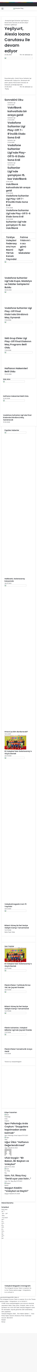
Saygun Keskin (9, 1193)
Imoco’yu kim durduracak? (16, 731)
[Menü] (2, 9)
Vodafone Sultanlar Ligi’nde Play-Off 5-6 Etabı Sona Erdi (16, 152)
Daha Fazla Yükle (10, 932)
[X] (0, 1330)
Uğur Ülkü (8, 1148)
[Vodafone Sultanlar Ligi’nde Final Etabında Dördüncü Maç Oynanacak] (14, 401)
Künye (3, 1322)
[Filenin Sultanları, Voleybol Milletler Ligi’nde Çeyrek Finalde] (15, 1013)
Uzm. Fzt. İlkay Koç (10, 1181)
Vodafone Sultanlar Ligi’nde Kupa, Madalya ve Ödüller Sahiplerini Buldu (18, 282)
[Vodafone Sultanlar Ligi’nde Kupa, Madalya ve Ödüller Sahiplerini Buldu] (18, 262)
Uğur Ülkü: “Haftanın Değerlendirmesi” (17, 1144)
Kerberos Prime (19, 1315)
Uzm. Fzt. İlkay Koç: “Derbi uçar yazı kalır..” (18, 1177)
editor (6, 1166)
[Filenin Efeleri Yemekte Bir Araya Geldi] (15, 1035)
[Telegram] (7, 91)
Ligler (12, 20)
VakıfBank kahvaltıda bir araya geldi (17, 111)
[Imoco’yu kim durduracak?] (15, 586)
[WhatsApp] (1, 1330)
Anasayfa (8, 20)
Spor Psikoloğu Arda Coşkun (13, 1135)
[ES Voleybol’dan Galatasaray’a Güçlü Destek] (15, 749)
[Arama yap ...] (35, 9)
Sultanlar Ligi (19, 20)
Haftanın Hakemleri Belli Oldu (16, 396)
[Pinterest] (6, 91)
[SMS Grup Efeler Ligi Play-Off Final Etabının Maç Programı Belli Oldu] (18, 322)
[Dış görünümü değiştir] (31, 9)
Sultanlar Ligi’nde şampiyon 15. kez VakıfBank (17, 173)
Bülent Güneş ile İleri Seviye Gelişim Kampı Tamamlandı (17, 926)
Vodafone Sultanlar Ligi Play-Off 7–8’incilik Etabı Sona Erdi (16, 130)
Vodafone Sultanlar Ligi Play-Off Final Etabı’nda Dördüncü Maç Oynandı (18, 312)
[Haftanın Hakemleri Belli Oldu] (18, 353)
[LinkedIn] (5, 91)
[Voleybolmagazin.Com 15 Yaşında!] (14, 758)
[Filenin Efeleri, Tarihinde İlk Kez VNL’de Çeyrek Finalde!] (15, 971)
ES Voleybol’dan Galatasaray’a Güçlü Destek (18, 752)
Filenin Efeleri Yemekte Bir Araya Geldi (18, 1050)
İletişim (3, 1320)
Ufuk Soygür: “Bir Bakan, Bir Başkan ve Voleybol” (17, 1161)
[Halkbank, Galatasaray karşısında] (15, 433)
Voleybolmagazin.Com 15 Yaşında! (15, 905)
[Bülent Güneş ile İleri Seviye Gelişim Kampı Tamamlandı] (15, 911)
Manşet (14, 24)
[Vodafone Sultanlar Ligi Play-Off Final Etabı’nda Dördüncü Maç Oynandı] (18, 292)
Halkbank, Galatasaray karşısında (15, 580)
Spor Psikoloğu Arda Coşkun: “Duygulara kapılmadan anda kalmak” (16, 1128)
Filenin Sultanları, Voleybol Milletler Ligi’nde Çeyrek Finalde (18, 1029)
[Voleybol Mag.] (18, 8)
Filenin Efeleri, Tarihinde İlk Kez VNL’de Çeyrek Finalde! (17, 986)
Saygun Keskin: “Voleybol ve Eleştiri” (17, 1189)
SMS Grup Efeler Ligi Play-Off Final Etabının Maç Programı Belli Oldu (18, 343)
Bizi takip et (15, 1297)
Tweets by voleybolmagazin (13, 1061)
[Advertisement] (18, 1087)
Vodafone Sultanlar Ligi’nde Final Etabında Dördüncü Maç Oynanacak (17, 417)
